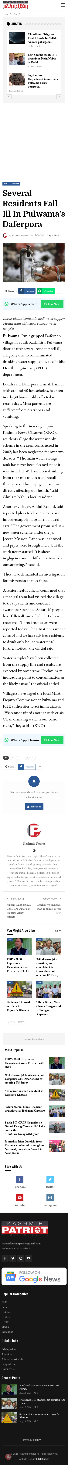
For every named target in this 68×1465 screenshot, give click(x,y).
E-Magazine (9, 1349)
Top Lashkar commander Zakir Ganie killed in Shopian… (43, 79)
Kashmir (15, 184)
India (5, 1307)
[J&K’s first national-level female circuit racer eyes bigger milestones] (17, 38)
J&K (5, 184)
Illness (14, 757)
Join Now (54, 304)
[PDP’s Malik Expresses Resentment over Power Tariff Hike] (19, 946)
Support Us (8, 1364)
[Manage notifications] (8, 1457)
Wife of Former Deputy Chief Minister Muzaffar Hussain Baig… (43, 58)
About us (7, 1354)
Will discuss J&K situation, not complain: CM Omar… (42, 1401)
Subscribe (36, 806)
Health (5, 1321)
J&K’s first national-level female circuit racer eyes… (40, 38)
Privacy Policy (32, 1439)
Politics (6, 1317)
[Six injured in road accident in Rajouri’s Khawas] (19, 989)
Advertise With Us (12, 1359)
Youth (31, 757)
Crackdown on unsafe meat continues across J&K (49, 908)
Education (7, 1331)
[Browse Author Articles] (34, 830)
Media (5, 1326)
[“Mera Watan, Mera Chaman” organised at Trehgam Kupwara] (48, 989)
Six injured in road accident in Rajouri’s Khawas (39, 1415)
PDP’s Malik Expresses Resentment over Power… (39, 1387)
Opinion (6, 1312)
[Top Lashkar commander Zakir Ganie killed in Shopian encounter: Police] (17, 79)
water (23, 757)
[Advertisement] (34, 139)
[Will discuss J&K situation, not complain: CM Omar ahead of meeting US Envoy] (48, 946)
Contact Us (8, 1368)
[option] (34, 61)
